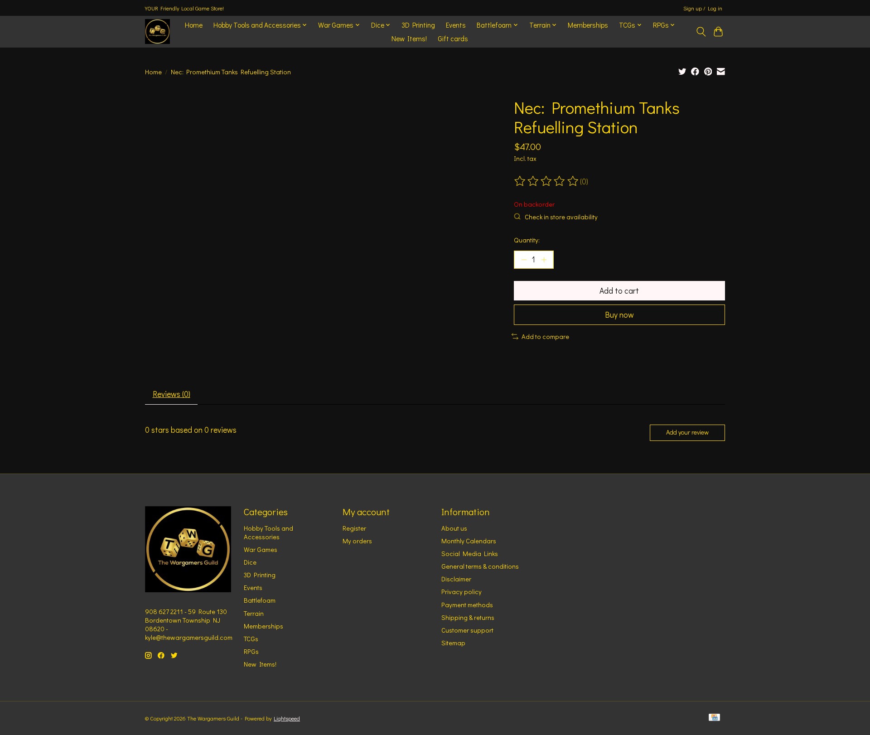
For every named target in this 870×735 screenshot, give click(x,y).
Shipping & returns (467, 617)
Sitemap (453, 642)
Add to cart (619, 290)
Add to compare (545, 336)
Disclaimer (456, 579)
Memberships (588, 24)
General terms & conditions (480, 566)
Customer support (467, 630)
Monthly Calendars (468, 541)
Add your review (687, 432)
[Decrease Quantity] (523, 259)
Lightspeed (287, 718)
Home (194, 24)
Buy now (619, 314)
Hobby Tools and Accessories (268, 532)
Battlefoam (260, 600)
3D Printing (418, 24)
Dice (250, 562)
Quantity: (527, 240)
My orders (357, 541)
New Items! (409, 38)
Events (456, 24)
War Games (260, 549)
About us (454, 528)
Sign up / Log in (702, 8)
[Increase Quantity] (543, 259)
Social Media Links (469, 553)
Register (354, 528)
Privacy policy (461, 591)
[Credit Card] (714, 718)
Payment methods (467, 604)
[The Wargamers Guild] (157, 31)
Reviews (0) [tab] (171, 394)
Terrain (254, 613)
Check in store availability (561, 217)
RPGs (251, 651)
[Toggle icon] (700, 32)
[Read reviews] (547, 181)
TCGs (251, 638)
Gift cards (453, 38)
